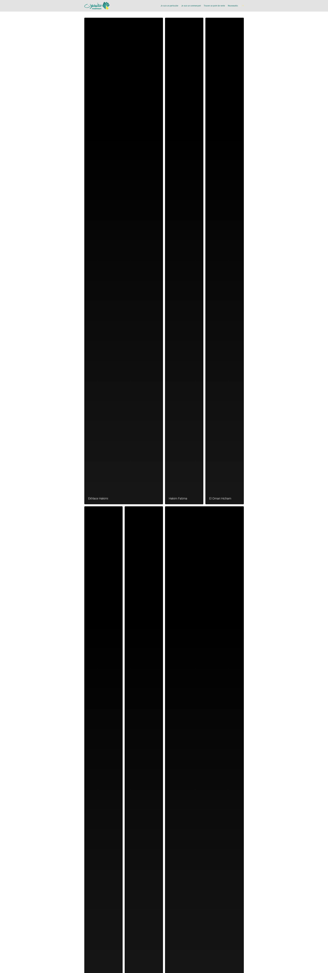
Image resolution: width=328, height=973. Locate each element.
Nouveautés (233, 5)
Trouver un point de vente (214, 5)
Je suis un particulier (169, 5)
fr (243, 6)
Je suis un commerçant (191, 5)
